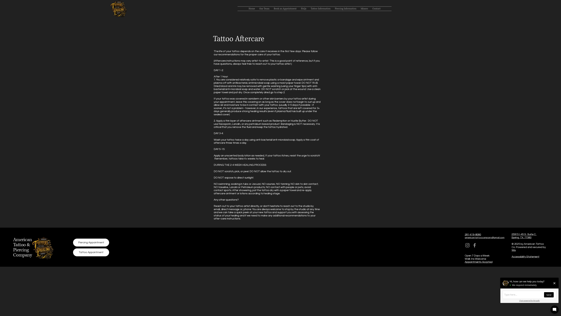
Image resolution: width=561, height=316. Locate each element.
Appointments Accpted (478, 262)
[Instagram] (467, 245)
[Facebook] (474, 245)
